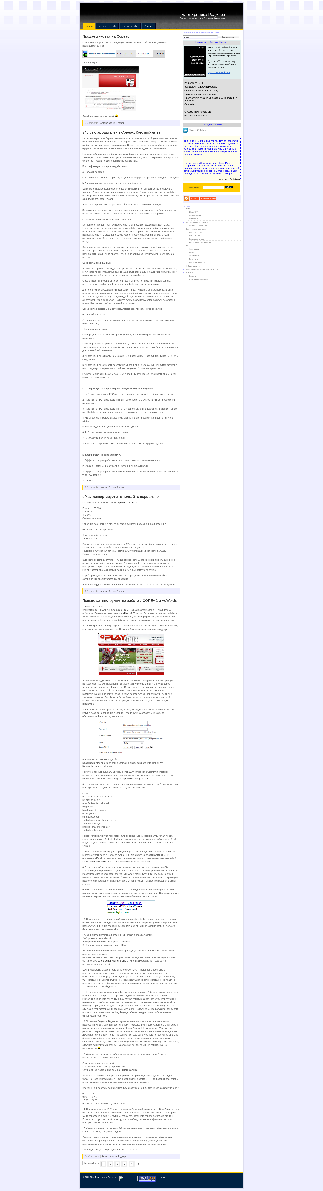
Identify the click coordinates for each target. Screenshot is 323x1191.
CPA (188, 209)
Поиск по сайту (194, 187)
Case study (194, 249)
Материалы (191, 246)
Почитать (193, 259)
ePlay (125, 613)
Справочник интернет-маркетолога (202, 269)
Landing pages (195, 232)
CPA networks (195, 215)
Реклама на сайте (130, 26)
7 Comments (91, 487)
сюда (164, 629)
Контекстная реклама (196, 229)
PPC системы (195, 235)
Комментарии (208, 198)
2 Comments (91, 123)
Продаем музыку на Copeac (105, 36)
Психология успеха (197, 262)
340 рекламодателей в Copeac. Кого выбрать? (121, 132)
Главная (89, 26)
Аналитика (194, 256)
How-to (192, 252)
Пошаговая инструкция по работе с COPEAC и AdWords (129, 601)
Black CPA (193, 212)
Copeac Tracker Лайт (107, 26)
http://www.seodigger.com (135, 778)
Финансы (190, 273)
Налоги (192, 276)
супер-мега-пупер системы (112, 960)
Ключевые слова (196, 239)
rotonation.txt (100, 861)
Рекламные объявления (200, 242)
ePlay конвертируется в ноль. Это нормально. (121, 497)
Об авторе (148, 26)
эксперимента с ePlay (125, 502)
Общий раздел (193, 266)
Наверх (162, 1177)
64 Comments (92, 1156)
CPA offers (193, 219)
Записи (194, 198)
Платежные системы (198, 279)
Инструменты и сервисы (197, 222)
